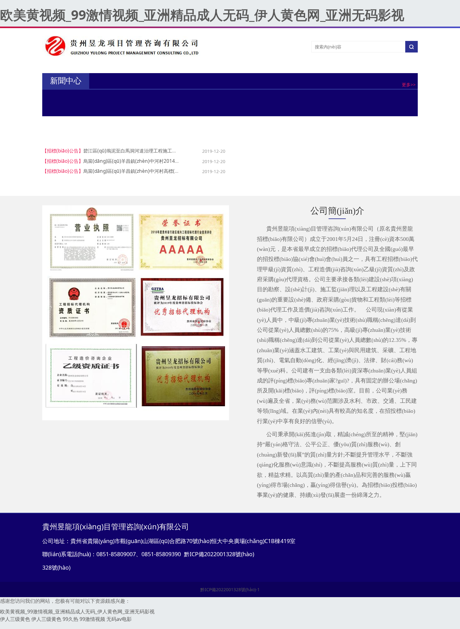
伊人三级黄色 (15, 619)
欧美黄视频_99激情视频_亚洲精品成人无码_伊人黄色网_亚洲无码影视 (202, 14)
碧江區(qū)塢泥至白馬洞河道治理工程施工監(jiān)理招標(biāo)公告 (154, 150)
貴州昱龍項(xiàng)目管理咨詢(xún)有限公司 (157, 100)
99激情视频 (92, 619)
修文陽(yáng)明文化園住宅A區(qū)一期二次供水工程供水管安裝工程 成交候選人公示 (365, 181)
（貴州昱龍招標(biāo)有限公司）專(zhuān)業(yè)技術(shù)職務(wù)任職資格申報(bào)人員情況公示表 (214, 111)
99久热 (70, 619)
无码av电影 (119, 619)
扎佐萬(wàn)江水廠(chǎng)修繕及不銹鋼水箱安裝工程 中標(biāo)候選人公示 (356, 171)
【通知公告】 (101, 100)
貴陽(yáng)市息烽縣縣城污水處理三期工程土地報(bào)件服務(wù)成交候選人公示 (362, 161)
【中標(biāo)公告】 (255, 150)
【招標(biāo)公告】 (62, 150)
